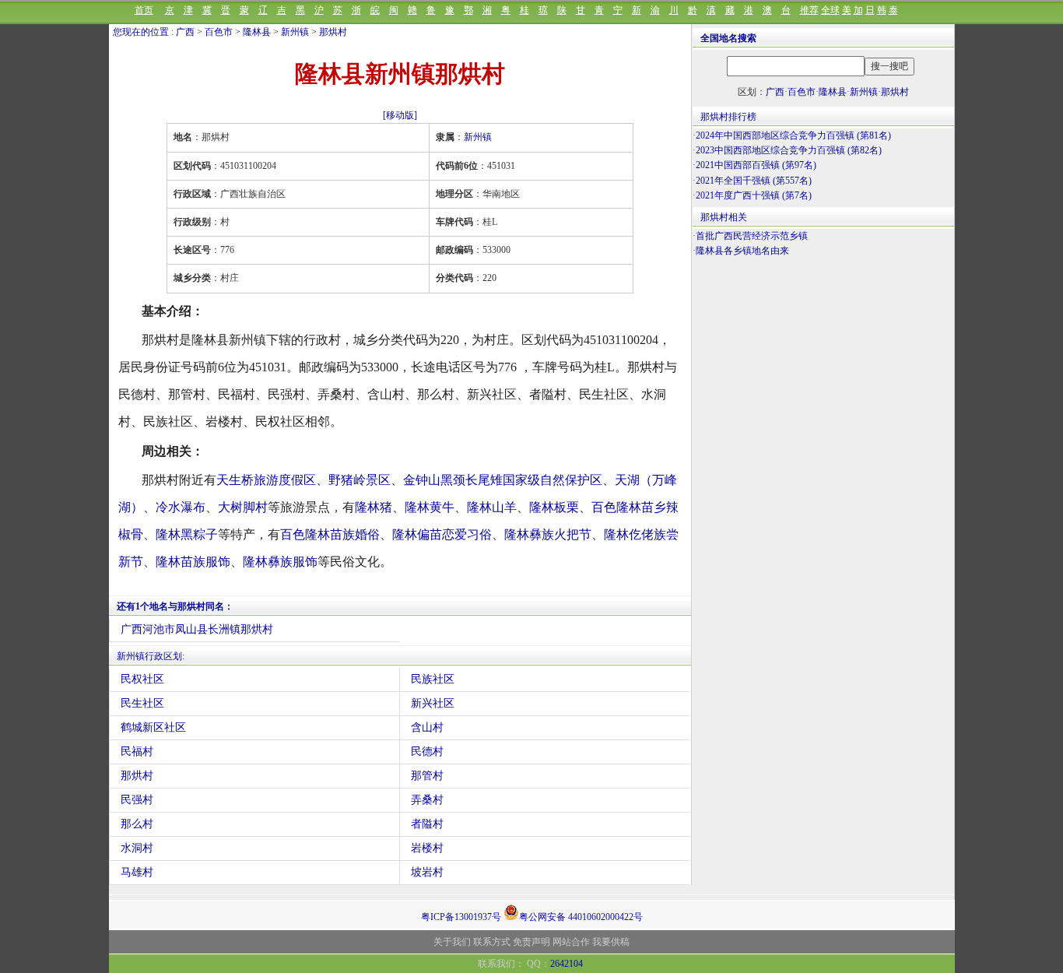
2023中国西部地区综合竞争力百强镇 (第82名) (789, 150)
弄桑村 (427, 800)
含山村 (427, 727)
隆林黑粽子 (187, 534)
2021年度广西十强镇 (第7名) (754, 195)
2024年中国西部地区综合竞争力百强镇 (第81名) (793, 135)
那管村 (427, 776)
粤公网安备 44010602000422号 (581, 916)
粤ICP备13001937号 (461, 917)
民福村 (137, 751)
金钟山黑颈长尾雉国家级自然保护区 (502, 479)
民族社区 (432, 679)
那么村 (137, 824)
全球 (830, 10)
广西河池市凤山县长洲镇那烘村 (197, 629)
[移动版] (400, 115)
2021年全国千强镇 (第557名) (754, 180)
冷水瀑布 (180, 507)
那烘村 (333, 31)
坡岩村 (427, 872)
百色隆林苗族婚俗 (330, 534)
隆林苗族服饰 (193, 561)
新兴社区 (432, 703)
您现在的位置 (141, 31)
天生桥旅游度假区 (266, 479)
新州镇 (295, 31)
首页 (144, 10)
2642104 (566, 963)
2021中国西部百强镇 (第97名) (756, 165)
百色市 (219, 31)
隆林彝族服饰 (280, 561)
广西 (185, 31)
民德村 (427, 751)
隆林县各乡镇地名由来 (742, 250)
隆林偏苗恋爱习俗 (442, 534)
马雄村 (137, 872)
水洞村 (137, 848)
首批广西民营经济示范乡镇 (752, 235)
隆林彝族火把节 (547, 534)
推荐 (809, 10)
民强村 (137, 800)
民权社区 (142, 679)
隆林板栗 (554, 507)
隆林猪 (373, 507)
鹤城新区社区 (153, 727)
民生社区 (142, 703)
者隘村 (427, 824)
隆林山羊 (492, 507)
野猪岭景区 (359, 479)
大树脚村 (243, 507)
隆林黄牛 (429, 507)
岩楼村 (427, 848)
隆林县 (257, 31)
